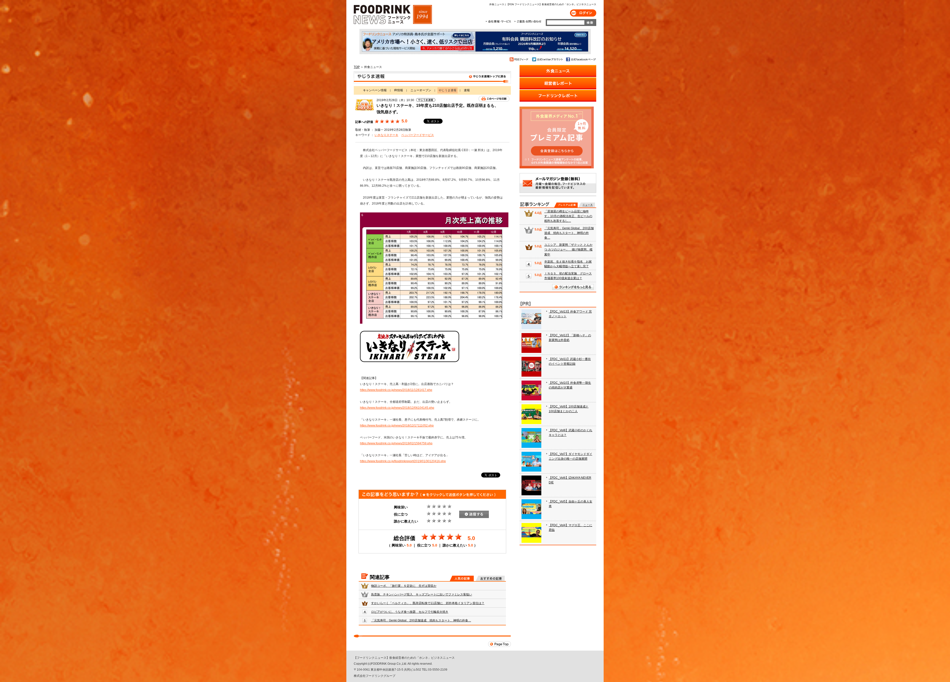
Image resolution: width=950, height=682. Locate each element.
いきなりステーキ (386, 135)
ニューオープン (420, 90)
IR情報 (398, 90)
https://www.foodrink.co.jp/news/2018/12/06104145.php (397, 407)
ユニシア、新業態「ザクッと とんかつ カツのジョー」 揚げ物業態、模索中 (568, 249)
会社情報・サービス (499, 21)
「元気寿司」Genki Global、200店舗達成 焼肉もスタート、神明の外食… (421, 620)
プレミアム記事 (566, 205)
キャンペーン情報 (375, 90)
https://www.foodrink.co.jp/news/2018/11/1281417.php (396, 390)
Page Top (499, 644)
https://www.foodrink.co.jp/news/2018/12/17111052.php (397, 425)
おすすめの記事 (490, 578)
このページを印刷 (493, 99)
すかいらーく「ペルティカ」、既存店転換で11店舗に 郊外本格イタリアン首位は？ (427, 603)
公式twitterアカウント (548, 59)
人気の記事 (462, 578)
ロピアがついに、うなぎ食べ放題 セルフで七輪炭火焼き (409, 612)
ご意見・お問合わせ (528, 21)
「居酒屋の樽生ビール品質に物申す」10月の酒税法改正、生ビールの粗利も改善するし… (568, 216)
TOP (357, 67)
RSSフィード (519, 59)
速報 (467, 90)
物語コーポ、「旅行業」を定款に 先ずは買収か (403, 586)
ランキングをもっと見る (573, 287)
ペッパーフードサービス (417, 135)
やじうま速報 (432, 77)
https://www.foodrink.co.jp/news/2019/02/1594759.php (396, 443)
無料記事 (586, 205)
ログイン (583, 13)
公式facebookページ (580, 59)
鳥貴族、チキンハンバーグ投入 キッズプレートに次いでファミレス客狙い (421, 594)
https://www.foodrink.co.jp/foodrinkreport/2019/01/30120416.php (403, 461)
